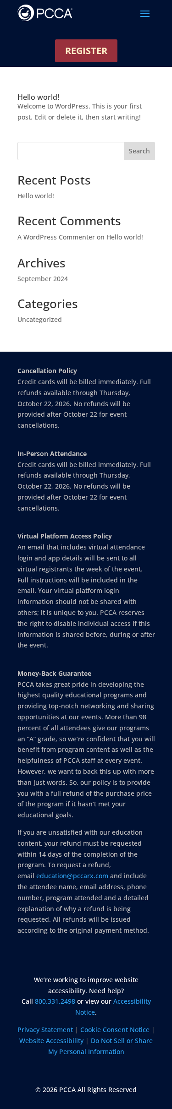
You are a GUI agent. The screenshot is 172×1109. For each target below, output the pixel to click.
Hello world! (38, 97)
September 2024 (42, 278)
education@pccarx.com (72, 875)
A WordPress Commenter (56, 237)
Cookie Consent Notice (115, 1029)
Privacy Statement (45, 1029)
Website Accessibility (51, 1040)
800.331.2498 (55, 1001)
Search (139, 151)
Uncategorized (39, 319)
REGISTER (86, 50)
